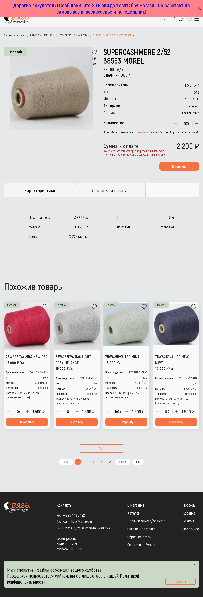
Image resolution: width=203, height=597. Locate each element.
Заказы (188, 521)
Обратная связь (139, 536)
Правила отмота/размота (146, 521)
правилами (142, 132)
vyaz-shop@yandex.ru (77, 521)
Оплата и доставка (141, 528)
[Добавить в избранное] (94, 52)
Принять (180, 581)
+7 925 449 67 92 (73, 515)
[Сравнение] (94, 58)
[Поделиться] (94, 63)
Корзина (189, 513)
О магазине (135, 505)
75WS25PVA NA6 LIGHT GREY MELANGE (73, 362)
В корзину (179, 166)
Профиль (189, 505)
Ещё (102, 448)
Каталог (133, 513)
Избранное (191, 528)
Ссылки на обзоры (141, 544)
